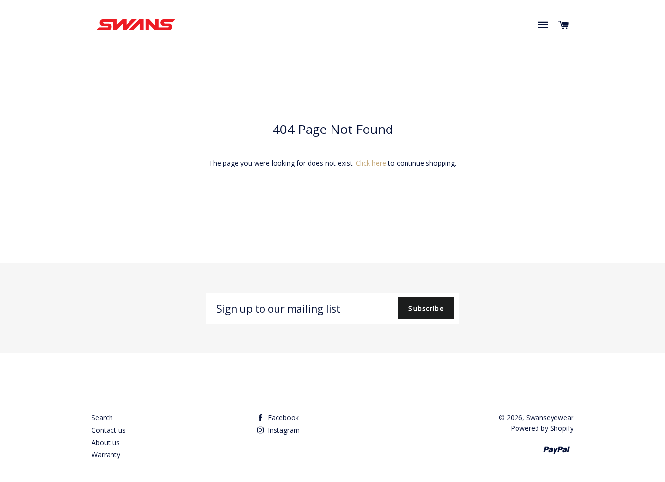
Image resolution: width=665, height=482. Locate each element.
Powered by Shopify (542, 428)
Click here (371, 162)
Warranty (106, 454)
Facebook (282, 417)
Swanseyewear (549, 417)
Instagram (283, 430)
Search (102, 417)
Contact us (109, 430)
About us (106, 442)
